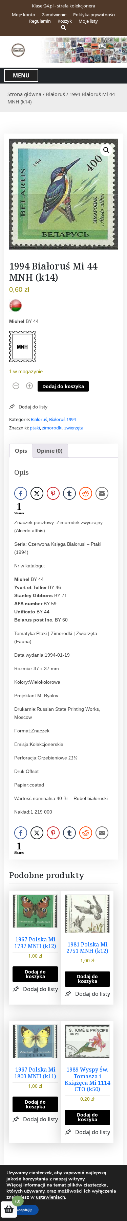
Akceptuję (22, 1210)
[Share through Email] (102, 493)
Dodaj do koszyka (63, 386)
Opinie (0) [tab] (49, 450)
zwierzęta (73, 428)
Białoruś (55, 94)
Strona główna (24, 94)
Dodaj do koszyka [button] (35, 974)
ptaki (35, 428)
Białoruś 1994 (62, 419)
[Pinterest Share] (53, 493)
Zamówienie (54, 14)
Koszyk (65, 21)
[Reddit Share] (85, 493)
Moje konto (23, 14)
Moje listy (88, 21)
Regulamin (40, 21)
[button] (106, 150)
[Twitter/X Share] (36, 493)
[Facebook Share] (20, 493)
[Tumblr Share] (69, 493)
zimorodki (52, 428)
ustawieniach (50, 1197)
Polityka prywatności (94, 14)
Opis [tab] (21, 450)
